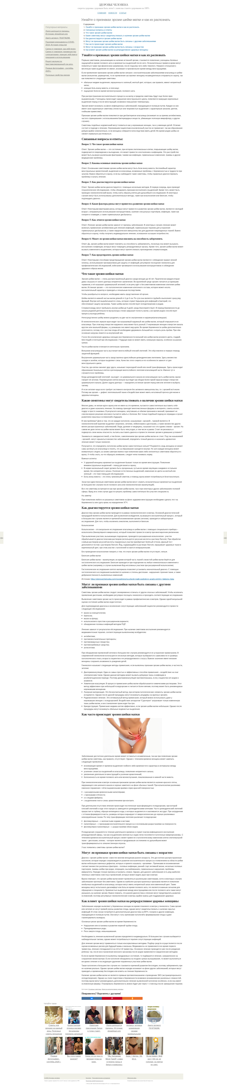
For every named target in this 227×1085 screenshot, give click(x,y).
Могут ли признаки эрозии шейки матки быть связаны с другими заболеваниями (121, 41)
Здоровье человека (113, 4)
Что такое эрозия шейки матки (99, 32)
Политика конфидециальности (94, 1081)
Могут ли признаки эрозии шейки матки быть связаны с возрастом (115, 47)
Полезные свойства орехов (58, 75)
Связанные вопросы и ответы (99, 29)
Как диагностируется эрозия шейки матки (104, 38)
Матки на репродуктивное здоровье (112, 989)
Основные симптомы (94, 989)
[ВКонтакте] (92, 998)
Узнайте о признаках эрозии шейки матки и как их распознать (112, 27)
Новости (112, 12)
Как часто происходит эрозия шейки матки (104, 44)
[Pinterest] (112, 998)
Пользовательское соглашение (101, 1078)
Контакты (88, 1078)
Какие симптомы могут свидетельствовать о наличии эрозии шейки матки (118, 35)
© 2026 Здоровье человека (52, 1078)
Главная (101, 12)
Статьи (122, 12)
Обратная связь (131, 1078)
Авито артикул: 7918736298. (58, 38)
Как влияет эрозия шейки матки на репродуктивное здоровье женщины (117, 49)
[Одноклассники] (132, 998)
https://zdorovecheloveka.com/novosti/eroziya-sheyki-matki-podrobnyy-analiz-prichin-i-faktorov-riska (132, 579)
